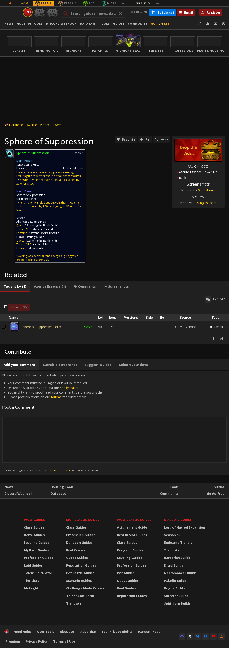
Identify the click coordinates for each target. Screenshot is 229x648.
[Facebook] (205, 636)
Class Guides (34, 527)
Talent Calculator (38, 573)
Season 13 (172, 535)
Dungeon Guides (79, 542)
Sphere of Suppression (30, 195)
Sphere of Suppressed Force (41, 327)
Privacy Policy (37, 641)
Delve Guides (34, 535)
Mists (112, 3)
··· (123, 3)
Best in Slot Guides (132, 535)
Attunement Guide (132, 527)
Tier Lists (31, 580)
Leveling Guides (36, 542)
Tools (174, 487)
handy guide (68, 388)
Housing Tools (62, 487)
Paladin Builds (175, 580)
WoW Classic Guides (134, 520)
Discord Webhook (61, 24)
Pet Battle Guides (80, 573)
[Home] (6, 632)
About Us (67, 631)
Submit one (206, 190)
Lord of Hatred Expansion (184, 527)
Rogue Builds (174, 588)
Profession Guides (38, 558)
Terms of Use (64, 641)
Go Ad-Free (160, 24)
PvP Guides (126, 573)
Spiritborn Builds (177, 603)
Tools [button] (104, 24)
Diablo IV (147, 3)
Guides (119, 24)
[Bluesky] (197, 636)
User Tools (45, 631)
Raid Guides (33, 565)
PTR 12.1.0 (39, 12)
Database (88, 24)
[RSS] (221, 636)
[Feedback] (215, 23)
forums (56, 397)
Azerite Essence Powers (44, 125)
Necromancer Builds (180, 573)
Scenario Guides (79, 580)
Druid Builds (173, 565)
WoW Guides (34, 520)
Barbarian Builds (177, 558)
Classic (70, 3)
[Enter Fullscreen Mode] (200, 23)
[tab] (15, 286)
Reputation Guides (81, 565)
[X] (190, 636)
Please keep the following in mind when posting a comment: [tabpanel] (54, 422)
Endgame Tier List (179, 542)
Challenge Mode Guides (85, 588)
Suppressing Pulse (27, 164)
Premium (13, 641)
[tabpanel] (114, 318)
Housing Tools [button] (30, 24)
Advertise (88, 631)
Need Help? (22, 631)
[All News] (10, 3)
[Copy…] (208, 299)
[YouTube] (213, 636)
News (8, 24)
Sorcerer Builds (176, 596)
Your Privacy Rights (117, 631)
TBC (92, 3)
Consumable (216, 327)
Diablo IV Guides (178, 520)
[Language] (223, 23)
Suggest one (206, 203)
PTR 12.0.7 (52, 12)
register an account (60, 470)
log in (41, 470)
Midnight (31, 588)
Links (164, 139)
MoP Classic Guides (82, 520)
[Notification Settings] (207, 23)
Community (138, 24)
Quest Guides (77, 558)
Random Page (149, 631)
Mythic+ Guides (36, 550)
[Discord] (182, 636)
